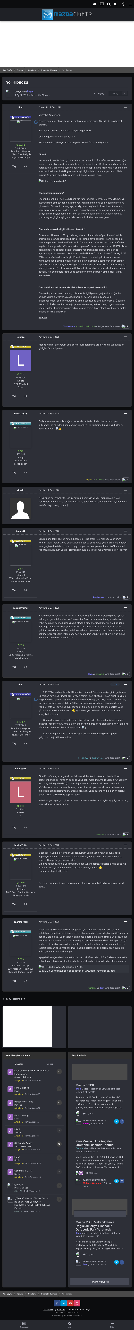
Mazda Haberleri (90, 1088)
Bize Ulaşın (85, 1309)
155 (21, 645)
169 (21, 959)
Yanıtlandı (49, 337)
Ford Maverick (21, 1087)
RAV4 (17, 1129)
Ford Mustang (21, 1115)
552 (21, 374)
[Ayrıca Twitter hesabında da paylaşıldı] (116, 1121)
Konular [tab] (49, 1064)
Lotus (17, 1157)
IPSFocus (61, 1309)
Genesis (18, 1184)
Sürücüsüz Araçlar (23, 1143)
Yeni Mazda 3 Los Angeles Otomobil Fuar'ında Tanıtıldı (95, 1143)
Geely (17, 1160)
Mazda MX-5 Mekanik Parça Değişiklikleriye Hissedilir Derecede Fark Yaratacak (95, 1225)
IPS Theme (48, 1309)
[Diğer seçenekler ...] (125, 107)
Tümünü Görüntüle (99, 1281)
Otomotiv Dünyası (40, 95)
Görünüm (72, 1309)
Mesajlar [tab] (19, 1064)
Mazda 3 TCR (85, 1085)
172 (21, 451)
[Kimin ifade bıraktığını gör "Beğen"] (78, 1113)
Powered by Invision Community (67, 1315)
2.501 (21, 882)
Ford (16, 1091)
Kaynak (43, 317)
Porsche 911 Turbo (23, 1101)
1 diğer (101, 326)
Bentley (17, 1174)
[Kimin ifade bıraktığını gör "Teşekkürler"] (81, 1173)
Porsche (18, 1105)
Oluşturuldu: (50, 107)
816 (21, 568)
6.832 (21, 144)
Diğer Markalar (21, 1188)
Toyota (17, 1132)
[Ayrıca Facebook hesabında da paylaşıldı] (122, 1121)
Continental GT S (23, 1170)
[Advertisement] (67, 44)
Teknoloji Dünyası (22, 1146)
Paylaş (100, 93)
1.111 (21, 806)
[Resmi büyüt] (52, 180)
